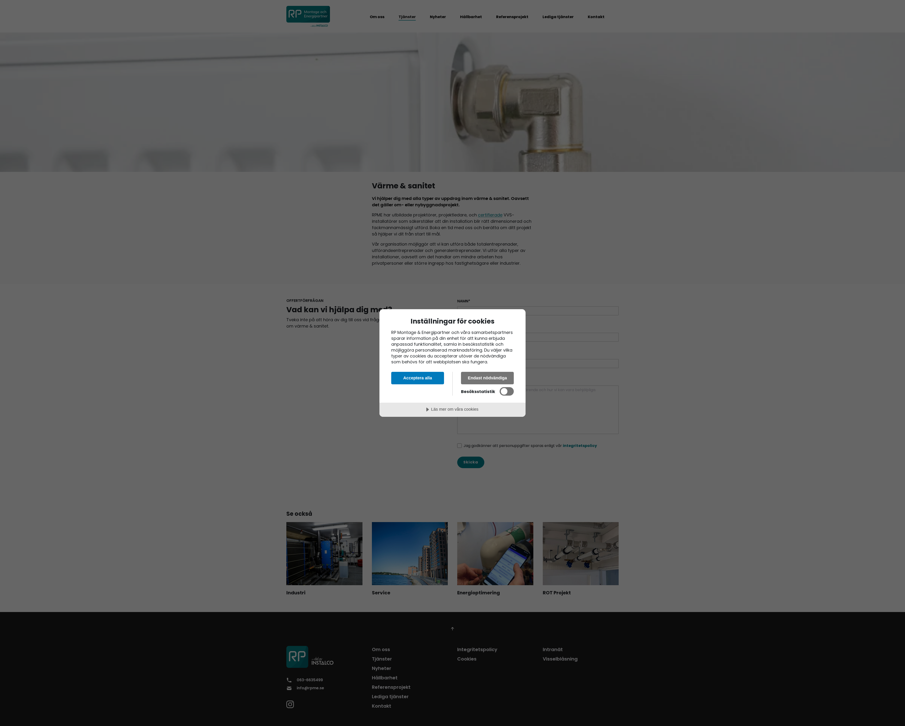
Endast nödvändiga (487, 378)
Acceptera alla (417, 378)
